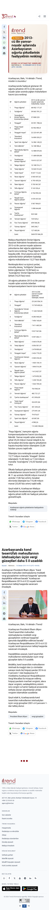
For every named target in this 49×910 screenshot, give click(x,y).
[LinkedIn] (30, 878)
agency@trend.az (8, 803)
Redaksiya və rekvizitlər (10, 831)
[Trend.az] (9, 16)
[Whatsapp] (4, 878)
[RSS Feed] (35, 878)
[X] (14, 878)
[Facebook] (9, 878)
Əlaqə (4, 835)
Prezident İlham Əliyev (18, 716)
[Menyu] (44, 16)
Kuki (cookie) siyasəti (9, 865)
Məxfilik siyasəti (7, 858)
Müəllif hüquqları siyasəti (11, 862)
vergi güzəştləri (37, 716)
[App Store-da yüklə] (11, 888)
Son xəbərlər (6, 815)
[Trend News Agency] (8, 781)
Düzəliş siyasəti (7, 842)
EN (20, 906)
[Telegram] (25, 878)
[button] (4, 27)
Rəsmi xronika (7, 818)
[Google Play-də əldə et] (30, 888)
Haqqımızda (6, 828)
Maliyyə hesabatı (8, 846)
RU (29, 906)
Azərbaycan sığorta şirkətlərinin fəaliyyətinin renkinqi (27, 509)
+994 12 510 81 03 (8, 800)
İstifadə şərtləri (7, 855)
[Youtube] (20, 878)
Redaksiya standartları (10, 839)
